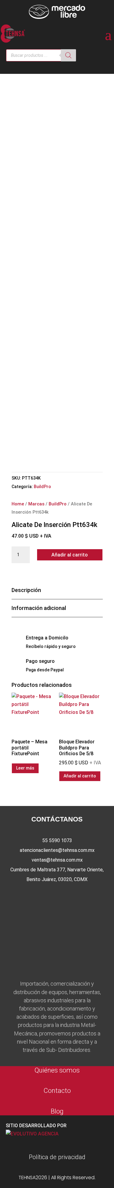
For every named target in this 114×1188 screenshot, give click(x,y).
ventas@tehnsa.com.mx (57, 860)
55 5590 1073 (57, 840)
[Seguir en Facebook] (37, 895)
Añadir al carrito (69, 555)
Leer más (25, 768)
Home (18, 504)
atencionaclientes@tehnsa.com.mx (57, 850)
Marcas (36, 504)
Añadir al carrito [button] (80, 775)
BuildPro (42, 486)
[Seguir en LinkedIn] (76, 895)
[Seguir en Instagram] (57, 895)
